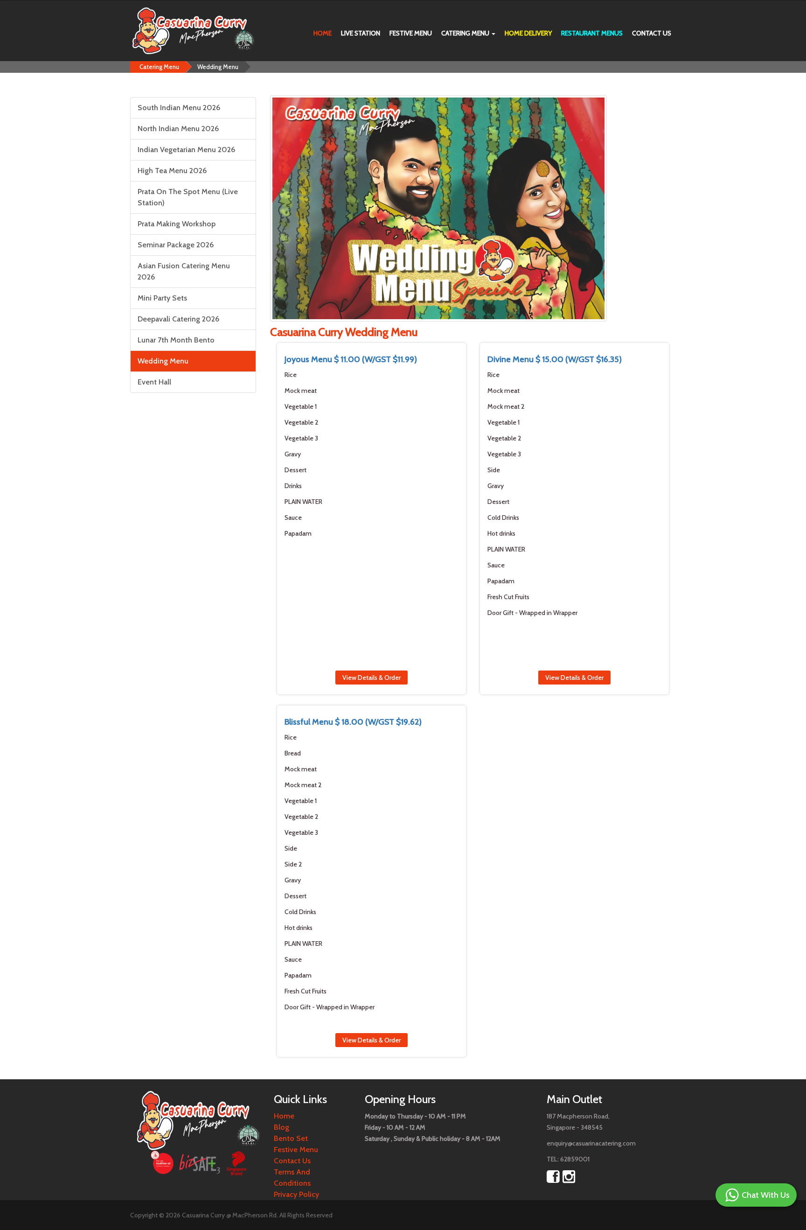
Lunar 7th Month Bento (176, 339)
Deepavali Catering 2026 (178, 318)
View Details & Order (371, 677)
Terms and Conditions (292, 1177)
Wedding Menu (217, 66)
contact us (292, 1160)
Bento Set (291, 1138)
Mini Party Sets (162, 298)
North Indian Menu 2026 (178, 128)
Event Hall (154, 381)
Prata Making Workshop (176, 223)
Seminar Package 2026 (176, 244)
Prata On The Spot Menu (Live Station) (188, 197)
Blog (281, 1127)
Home (322, 33)
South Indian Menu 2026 (179, 107)
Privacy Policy (296, 1194)
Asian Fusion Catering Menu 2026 (184, 271)
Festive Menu (410, 33)
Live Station (360, 33)
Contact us (651, 33)
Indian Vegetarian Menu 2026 (186, 149)
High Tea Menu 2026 (172, 170)
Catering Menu (466, 33)
